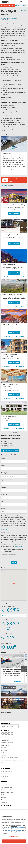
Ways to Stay (4, 785)
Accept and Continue (14, 841)
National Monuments (7, 742)
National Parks (5, 740)
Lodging (4, 782)
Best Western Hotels (9, 324)
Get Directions (21, 568)
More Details (21, 217)
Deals (3, 808)
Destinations (7, 18)
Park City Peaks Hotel (10, 235)
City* (2, 501)
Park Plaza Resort (8, 265)
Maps (2, 762)
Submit (14, 562)
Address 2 (4, 494)
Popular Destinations (7, 792)
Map (19, 5)
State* (3, 508)
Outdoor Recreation (6, 771)
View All (23, 653)
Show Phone (7, 217)
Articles (24, 5)
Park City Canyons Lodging (12, 295)
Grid (4, 185)
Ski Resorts (14, 18)
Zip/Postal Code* (6, 480)
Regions (3, 755)
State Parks (4, 747)
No (9, 530)
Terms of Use (14, 827)
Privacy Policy (18, 546)
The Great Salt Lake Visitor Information (12, 760)
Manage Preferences (14, 836)
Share (24, 10)
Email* (3, 465)
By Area (3, 800)
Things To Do (5, 768)
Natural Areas (5, 752)
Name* (3, 458)
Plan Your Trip (5, 776)
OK (26, 811)
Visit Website (14, 213)
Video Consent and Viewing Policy (13, 830)
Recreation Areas (6, 765)
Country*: (4, 473)
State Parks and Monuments (9, 790)
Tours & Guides (6, 805)
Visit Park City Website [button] (10, 451)
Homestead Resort (9, 416)
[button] (7, 5)
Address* (3, 487)
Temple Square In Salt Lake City (10, 757)
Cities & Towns (5, 745)
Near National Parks (6, 787)
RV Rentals (4, 802)
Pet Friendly (4, 797)
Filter (5, 180)
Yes (4, 530)
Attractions (4, 773)
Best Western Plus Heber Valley (13, 205)
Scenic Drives (5, 778)
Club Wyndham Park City (11, 354)
